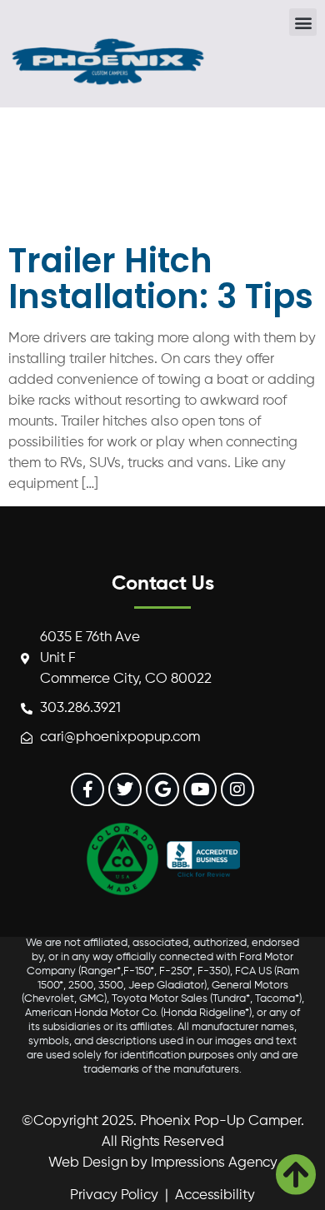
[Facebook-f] (87, 789)
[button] (303, 22)
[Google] (162, 789)
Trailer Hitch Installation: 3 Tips (160, 278)
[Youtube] (200, 789)
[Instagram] (237, 789)
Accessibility (215, 1195)
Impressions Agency (214, 1163)
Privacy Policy (114, 1195)
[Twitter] (125, 789)
